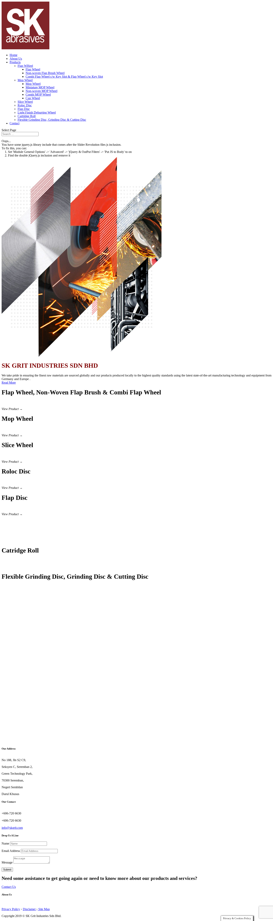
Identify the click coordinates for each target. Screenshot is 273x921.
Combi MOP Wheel (38, 94)
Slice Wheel (25, 101)
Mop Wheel (25, 80)
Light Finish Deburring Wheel (37, 112)
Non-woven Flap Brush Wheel (45, 73)
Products (15, 62)
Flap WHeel (25, 65)
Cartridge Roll (27, 116)
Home (13, 55)
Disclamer (29, 909)
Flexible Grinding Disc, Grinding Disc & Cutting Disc (52, 119)
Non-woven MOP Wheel (41, 91)
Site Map (44, 909)
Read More (9, 382)
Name (5, 843)
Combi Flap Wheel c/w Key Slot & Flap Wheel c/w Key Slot (64, 76)
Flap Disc (24, 109)
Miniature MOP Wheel (40, 87)
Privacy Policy (11, 909)
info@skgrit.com (12, 827)
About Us (16, 58)
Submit (7, 869)
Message (7, 862)
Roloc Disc (25, 105)
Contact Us (9, 886)
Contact (14, 123)
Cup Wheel (33, 98)
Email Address (11, 851)
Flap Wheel (33, 69)
